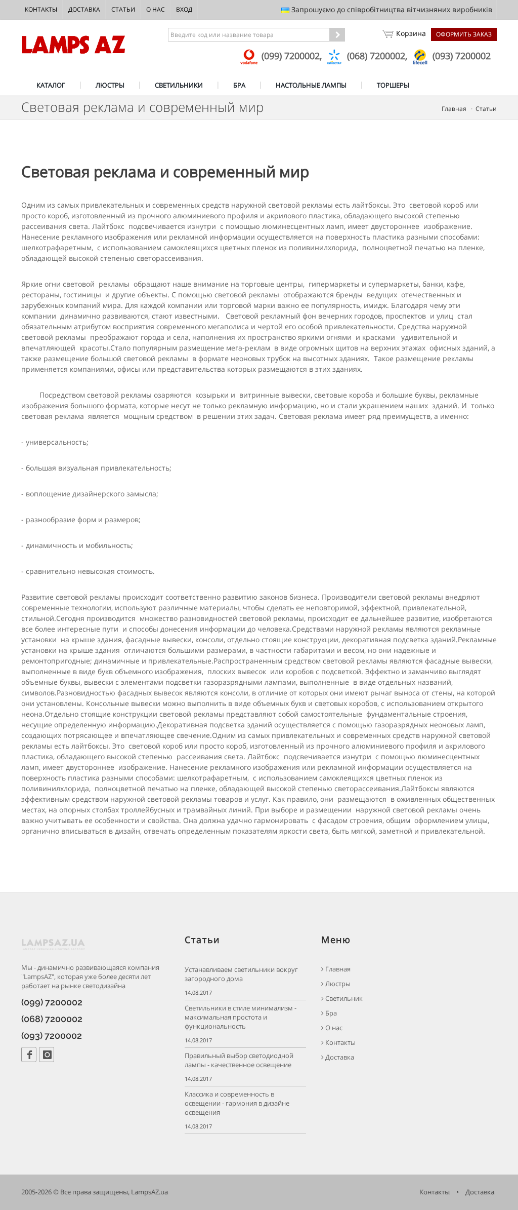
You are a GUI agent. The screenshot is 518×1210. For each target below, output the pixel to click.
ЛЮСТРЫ (110, 85)
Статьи (123, 9)
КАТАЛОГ (50, 85)
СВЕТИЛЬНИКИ (179, 85)
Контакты (41, 9)
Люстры (337, 984)
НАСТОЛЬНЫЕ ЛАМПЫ (311, 85)
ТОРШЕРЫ (393, 85)
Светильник (343, 998)
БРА (239, 85)
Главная (454, 108)
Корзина (411, 33)
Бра (330, 1013)
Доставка (84, 9)
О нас (155, 9)
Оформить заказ (464, 34)
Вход (184, 9)
